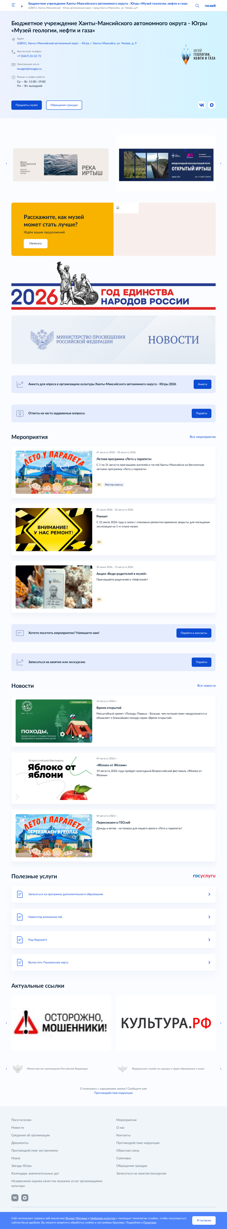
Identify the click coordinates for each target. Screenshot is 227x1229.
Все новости (206, 685)
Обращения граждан (131, 1166)
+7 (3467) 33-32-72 (29, 56)
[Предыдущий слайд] (6, 163)
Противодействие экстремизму (34, 1150)
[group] (61, 163)
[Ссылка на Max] (212, 105)
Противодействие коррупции (113, 1093)
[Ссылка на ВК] (202, 105)
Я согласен (204, 1220)
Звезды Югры (21, 1166)
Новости (17, 1127)
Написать (35, 243)
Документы (19, 1143)
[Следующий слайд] (220, 163)
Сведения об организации (30, 1135)
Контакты (123, 1135)
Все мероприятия (203, 437)
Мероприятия (126, 1120)
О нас (120, 1127)
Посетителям (21, 1120)
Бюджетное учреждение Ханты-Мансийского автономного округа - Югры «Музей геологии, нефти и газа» (108, 3)
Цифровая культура (102, 1218)
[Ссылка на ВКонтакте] (14, 1197)
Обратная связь (127, 1150)
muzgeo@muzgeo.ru (29, 68)
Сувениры (123, 1158)
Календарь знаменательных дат (35, 1173)
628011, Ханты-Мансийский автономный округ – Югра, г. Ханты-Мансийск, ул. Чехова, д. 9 (77, 43)
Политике (149, 1222)
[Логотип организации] (22, 5)
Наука (15, 1158)
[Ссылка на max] (24, 1197)
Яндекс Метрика (76, 1218)
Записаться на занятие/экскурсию (141, 1173)
